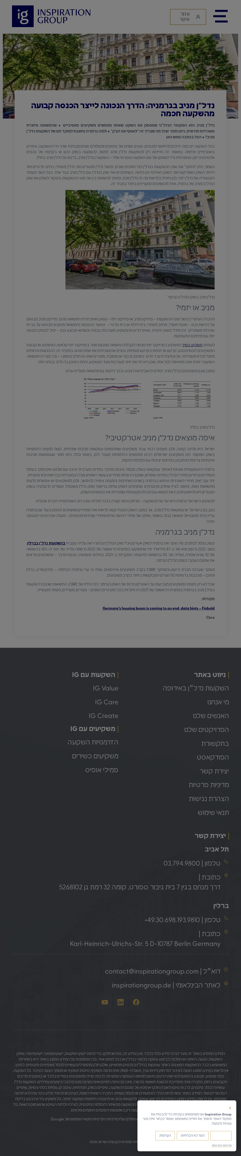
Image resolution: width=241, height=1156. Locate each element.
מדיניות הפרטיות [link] (222, 1145)
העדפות (165, 1136)
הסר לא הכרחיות (193, 1136)
